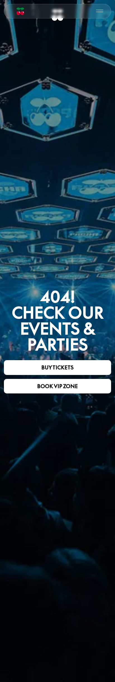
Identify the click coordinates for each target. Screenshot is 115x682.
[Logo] (20, 11)
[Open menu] (99, 11)
